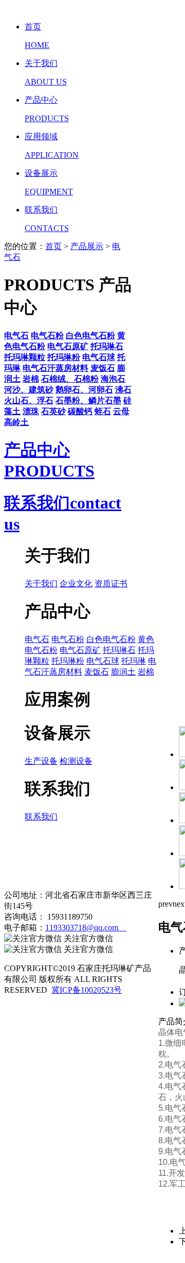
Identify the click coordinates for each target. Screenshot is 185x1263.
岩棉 (146, 671)
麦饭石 (96, 671)
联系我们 (41, 816)
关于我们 (41, 583)
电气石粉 (67, 639)
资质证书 (111, 583)
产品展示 (86, 246)
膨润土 (123, 671)
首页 (53, 246)
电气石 (37, 639)
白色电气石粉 (111, 639)
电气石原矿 (80, 650)
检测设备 (76, 761)
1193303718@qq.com (85, 927)
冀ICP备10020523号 (86, 990)
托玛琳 (133, 661)
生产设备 (41, 761)
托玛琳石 (119, 650)
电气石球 (102, 661)
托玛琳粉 (67, 661)
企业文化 (76, 583)
